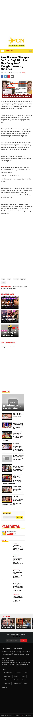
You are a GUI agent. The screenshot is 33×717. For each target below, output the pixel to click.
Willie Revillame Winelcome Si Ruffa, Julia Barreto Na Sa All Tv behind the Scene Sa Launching (12, 436)
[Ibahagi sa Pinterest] (8, 76)
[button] (2, 51)
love (10, 680)
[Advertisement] (16, 17)
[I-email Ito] (12, 76)
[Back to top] (29, 713)
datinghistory (7, 676)
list (5, 680)
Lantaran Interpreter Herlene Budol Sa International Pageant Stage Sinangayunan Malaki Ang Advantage (12, 500)
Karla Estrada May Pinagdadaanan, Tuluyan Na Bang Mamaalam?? (18, 457)
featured (16, 279)
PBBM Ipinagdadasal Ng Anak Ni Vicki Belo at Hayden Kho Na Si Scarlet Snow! (18, 467)
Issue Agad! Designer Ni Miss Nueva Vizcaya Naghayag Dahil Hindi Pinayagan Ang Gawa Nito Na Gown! (12, 448)
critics (9, 279)
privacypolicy (7, 683)
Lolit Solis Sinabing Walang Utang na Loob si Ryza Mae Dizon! (12, 407)
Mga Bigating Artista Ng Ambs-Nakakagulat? (18, 415)
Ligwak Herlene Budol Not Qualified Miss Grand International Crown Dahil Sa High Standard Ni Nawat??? (12, 479)
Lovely (23, 72)
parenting (16, 680)
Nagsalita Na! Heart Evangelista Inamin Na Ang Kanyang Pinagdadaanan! (18, 489)
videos (3, 282)
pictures (23, 279)
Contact (23, 634)
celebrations (18, 673)
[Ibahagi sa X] (5, 76)
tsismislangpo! (17, 683)
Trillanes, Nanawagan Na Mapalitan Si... (23, 626)
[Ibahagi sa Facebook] (2, 76)
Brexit (3, 279)
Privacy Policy (15, 634)
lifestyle (23, 676)
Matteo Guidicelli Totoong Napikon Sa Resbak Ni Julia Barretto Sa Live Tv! (18, 426)
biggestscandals (8, 673)
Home (7, 634)
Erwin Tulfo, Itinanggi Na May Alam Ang (8, 626)
